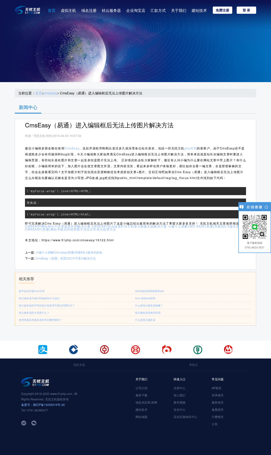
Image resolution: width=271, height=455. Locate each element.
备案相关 (218, 409)
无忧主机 (79, 364)
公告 (215, 423)
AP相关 (216, 387)
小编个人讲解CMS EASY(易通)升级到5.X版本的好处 (207, 226)
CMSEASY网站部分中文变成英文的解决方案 (57, 226)
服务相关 (218, 402)
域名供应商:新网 (146, 402)
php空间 (190, 148)
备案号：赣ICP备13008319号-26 (43, 405)
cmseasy (50, 93)
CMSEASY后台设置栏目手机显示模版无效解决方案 (129, 226)
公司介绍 (141, 387)
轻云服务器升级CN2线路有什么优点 (39, 298)
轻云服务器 (111, 10)
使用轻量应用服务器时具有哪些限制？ (40, 319)
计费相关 (218, 416)
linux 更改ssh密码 (145, 298)
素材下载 (141, 395)
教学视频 (179, 402)
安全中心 (179, 409)
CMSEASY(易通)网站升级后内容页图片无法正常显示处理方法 (70, 229)
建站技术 (199, 10)
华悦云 (193, 364)
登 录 (246, 10)
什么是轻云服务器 (145, 319)
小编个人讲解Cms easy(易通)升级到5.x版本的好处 (69, 252)
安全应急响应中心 (185, 416)
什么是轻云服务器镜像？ (149, 305)
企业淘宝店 (135, 10)
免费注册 (222, 10)
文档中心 (179, 387)
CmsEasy (71, 148)
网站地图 (141, 416)
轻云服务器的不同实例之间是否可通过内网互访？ (47, 305)
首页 (51, 10)
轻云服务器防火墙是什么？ (34, 312)
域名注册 (89, 10)
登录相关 (218, 395)
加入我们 (179, 395)
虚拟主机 (68, 10)
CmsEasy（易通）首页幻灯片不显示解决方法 (66, 258)
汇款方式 (158, 10)
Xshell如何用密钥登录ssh (149, 291)
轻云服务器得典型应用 (147, 312)
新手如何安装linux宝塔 (32, 291)
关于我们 (178, 10)
